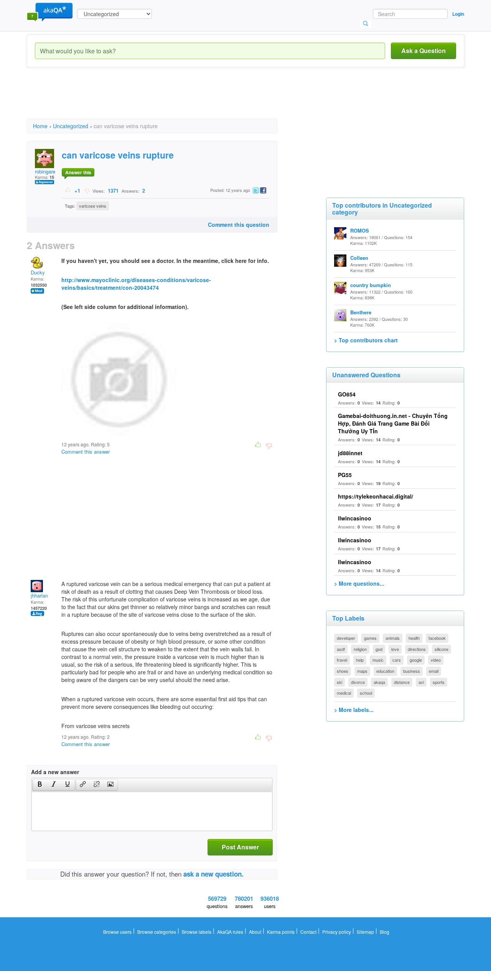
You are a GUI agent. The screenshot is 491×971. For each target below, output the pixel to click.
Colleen (359, 257)
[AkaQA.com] (50, 11)
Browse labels (196, 931)
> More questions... (359, 583)
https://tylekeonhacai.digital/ (375, 496)
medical (344, 693)
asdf (341, 649)
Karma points (281, 931)
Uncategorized (70, 126)
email (433, 671)
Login (458, 13)
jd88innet (350, 453)
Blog (384, 931)
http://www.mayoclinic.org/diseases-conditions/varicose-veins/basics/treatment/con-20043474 (136, 283)
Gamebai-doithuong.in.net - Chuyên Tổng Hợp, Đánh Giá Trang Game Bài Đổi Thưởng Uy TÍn (393, 423)
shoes (342, 671)
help (360, 660)
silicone (441, 649)
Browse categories (156, 931)
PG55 (345, 475)
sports (439, 682)
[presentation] (40, 784)
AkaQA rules (230, 931)
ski (339, 682)
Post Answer (240, 846)
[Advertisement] (166, 100)
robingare (45, 171)
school (366, 693)
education (385, 671)
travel (342, 660)
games (370, 638)
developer (346, 638)
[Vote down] (87, 190)
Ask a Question (423, 50)
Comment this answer (85, 451)
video (436, 660)
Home (40, 126)
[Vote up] (68, 190)
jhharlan (39, 595)
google (416, 660)
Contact (308, 931)
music (378, 660)
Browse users (117, 931)
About (255, 931)
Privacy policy (336, 931)
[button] (40, 785)
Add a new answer (55, 772)
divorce (358, 682)
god (379, 649)
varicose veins (92, 206)
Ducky (38, 272)
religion (360, 649)
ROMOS (359, 230)
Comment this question (238, 224)
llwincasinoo (354, 518)
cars (396, 660)
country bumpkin (370, 285)
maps (362, 671)
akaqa (379, 682)
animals (393, 638)
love (395, 649)
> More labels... (354, 709)
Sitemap (365, 931)
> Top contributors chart (366, 340)
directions (417, 649)
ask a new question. (213, 874)
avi (421, 682)
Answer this (78, 172)
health (414, 638)
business (411, 671)
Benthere (360, 312)
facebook (437, 638)
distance (402, 682)
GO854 (347, 394)
